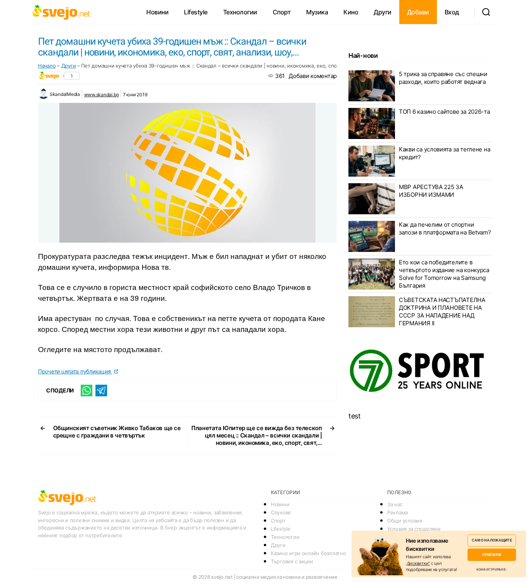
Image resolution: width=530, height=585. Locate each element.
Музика (317, 12)
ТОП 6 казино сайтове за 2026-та (444, 111)
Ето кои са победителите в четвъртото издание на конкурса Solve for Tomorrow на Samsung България (444, 274)
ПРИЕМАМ (491, 554)
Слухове (281, 512)
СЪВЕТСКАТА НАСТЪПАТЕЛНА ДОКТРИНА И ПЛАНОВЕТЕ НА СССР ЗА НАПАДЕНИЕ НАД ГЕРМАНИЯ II (442, 311)
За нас (394, 504)
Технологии (240, 12)
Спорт (282, 12)
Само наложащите (492, 540)
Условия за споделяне (414, 529)
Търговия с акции (292, 561)
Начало (46, 65)
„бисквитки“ (418, 563)
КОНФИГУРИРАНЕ (491, 569)
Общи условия (404, 520)
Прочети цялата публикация (75, 371)
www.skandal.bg (101, 94)
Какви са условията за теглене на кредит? (444, 153)
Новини (157, 12)
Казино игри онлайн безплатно (308, 553)
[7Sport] (420, 371)
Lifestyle (196, 12)
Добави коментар (313, 76)
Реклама (397, 512)
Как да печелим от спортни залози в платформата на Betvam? (445, 228)
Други (382, 12)
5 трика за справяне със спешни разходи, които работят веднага (443, 77)
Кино (350, 12)
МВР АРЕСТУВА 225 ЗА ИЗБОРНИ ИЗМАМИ (431, 190)
